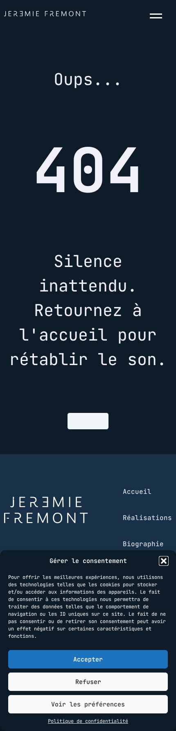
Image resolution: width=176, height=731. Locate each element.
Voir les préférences (88, 704)
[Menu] (157, 16)
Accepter (88, 659)
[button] (164, 561)
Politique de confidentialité (88, 721)
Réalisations (147, 517)
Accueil (137, 491)
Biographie (143, 544)
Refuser (88, 682)
